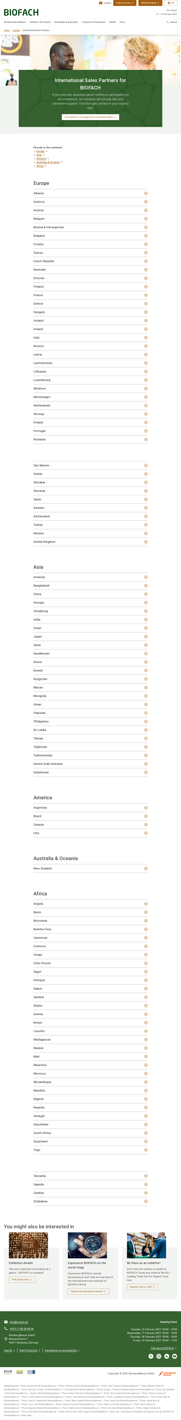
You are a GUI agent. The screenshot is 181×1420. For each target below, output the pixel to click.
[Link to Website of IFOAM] (21, 1372)
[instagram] (158, 1356)
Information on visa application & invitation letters (89, 117)
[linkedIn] (166, 1356)
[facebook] (150, 1356)
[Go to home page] (24, 9)
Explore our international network (87, 1291)
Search (171, 22)
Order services (123, 3)
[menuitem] (17, 22)
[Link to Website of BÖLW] (10, 1372)
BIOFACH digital (148, 3)
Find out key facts (20, 1279)
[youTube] (174, 1356)
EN (170, 2)
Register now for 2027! (141, 1287)
